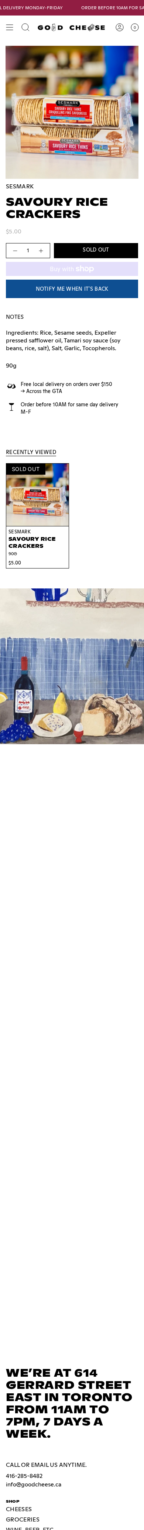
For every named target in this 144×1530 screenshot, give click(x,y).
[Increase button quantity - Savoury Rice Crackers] (41, 250)
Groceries (23, 1519)
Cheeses (19, 1509)
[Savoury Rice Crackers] (37, 495)
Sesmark (20, 186)
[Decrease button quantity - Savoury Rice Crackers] (15, 250)
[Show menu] (9, 27)
